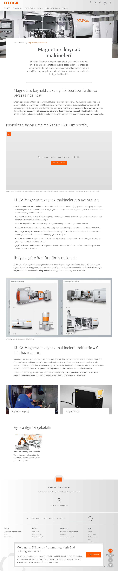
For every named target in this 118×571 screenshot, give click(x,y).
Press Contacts (8, 537)
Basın (89, 539)
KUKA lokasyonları (92, 537)
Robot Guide (35, 531)
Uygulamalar (29, 8)
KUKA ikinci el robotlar (38, 537)
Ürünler (6, 8)
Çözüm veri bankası (37, 534)
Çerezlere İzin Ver (59, 163)
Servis (39, 8)
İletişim (6, 534)
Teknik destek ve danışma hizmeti (12, 531)
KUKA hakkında (92, 534)
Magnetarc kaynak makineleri (37, 43)
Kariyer (90, 531)
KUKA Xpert (63, 534)
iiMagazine (90, 542)
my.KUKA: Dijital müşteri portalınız (69, 531)
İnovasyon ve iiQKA (51, 8)
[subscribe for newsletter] (90, 518)
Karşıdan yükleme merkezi (67, 537)
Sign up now (93, 555)
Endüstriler (17, 8)
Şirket (64, 8)
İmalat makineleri (19, 43)
